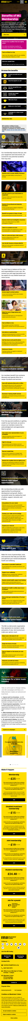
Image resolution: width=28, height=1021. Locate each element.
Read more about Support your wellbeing (14, 574)
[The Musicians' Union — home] (6, 2)
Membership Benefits (6, 990)
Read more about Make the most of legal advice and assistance (14, 310)
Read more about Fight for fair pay (14, 444)
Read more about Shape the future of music (14, 645)
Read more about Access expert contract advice (14, 289)
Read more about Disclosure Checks (14, 351)
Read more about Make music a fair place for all (14, 638)
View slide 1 (10, 764)
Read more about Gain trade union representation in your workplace (14, 435)
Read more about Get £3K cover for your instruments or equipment (14, 191)
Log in (18, 1)
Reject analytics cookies (9, 1014)
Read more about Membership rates (14, 118)
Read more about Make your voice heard (14, 107)
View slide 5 (17, 764)
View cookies (14, 1018)
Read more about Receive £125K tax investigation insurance (14, 221)
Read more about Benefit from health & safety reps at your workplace (14, 590)
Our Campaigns (18, 990)
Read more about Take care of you (14, 100)
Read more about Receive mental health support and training (14, 582)
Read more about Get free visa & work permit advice (14, 342)
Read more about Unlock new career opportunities (14, 94)
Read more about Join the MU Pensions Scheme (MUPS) (14, 245)
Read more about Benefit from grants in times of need (14, 214)
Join (14, 799)
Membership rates (7, 956)
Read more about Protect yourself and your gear (14, 75)
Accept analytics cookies (9, 1010)
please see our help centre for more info (13, 130)
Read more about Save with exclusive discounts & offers (14, 386)
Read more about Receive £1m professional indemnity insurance (14, 207)
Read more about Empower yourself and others (14, 662)
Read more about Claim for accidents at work (14, 229)
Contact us (14, 982)
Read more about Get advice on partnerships (14, 334)
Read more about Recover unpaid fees (14, 454)
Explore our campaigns (9, 729)
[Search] (22, 2)
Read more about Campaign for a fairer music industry (14, 113)
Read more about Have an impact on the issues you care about (14, 654)
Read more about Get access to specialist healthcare (14, 566)
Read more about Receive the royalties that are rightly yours (14, 463)
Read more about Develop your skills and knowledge (14, 517)
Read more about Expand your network (14, 529)
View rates (6, 34)
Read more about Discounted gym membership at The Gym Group (14, 600)
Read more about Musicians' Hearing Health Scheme (14, 395)
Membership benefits (20, 956)
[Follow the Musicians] (2, 944)
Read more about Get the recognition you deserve (14, 88)
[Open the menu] (26, 2)
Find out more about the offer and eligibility (13, 922)
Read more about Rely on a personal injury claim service (14, 237)
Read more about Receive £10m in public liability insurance (14, 170)
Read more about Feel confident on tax (14, 325)
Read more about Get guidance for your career (14, 506)
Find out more (21, 859)
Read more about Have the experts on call (14, 81)
